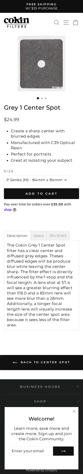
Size (9, 171)
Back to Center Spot (44, 362)
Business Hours (40, 386)
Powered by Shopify (41, 470)
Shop (40, 401)
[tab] (17, 235)
